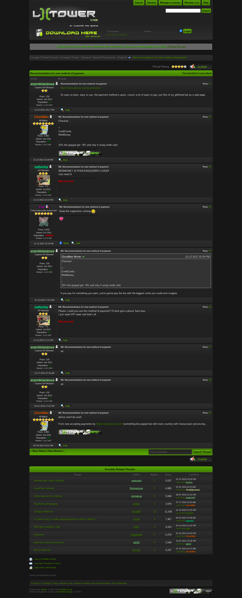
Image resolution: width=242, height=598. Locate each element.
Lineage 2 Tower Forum (44, 57)
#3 (210, 167)
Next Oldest (39, 451)
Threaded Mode (190, 73)
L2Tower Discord (176, 46)
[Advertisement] (121, 53)
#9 (210, 413)
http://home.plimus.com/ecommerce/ (81, 88)
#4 (210, 207)
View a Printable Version (45, 559)
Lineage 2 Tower (50, 583)
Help (206, 2)
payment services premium (49, 542)
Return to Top (66, 583)
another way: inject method (49, 480)
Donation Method (43, 511)
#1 (210, 84)
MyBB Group (66, 589)
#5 (210, 251)
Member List (192, 2)
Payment (39, 534)
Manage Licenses (170, 2)
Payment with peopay (46, 503)
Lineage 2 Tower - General (75, 57)
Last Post (180, 482)
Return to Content (82, 583)
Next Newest (55, 451)
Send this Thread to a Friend (47, 563)
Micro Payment (42, 550)
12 (154, 511)
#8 (210, 380)
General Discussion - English (110, 57)
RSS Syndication (119, 583)
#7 (210, 347)
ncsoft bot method (44, 488)
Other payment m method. (48, 496)
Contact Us (36, 583)
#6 (210, 307)
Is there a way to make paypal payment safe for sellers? (65, 519)
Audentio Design (65, 592)
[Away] (46, 207)
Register (124, 35)
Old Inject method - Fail (47, 527)
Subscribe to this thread (45, 567)
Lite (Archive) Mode (101, 583)
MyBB (44, 589)
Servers (151, 2)
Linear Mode (205, 73)
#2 (210, 117)
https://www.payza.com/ (109, 423)
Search (139, 2)
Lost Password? (112, 35)
